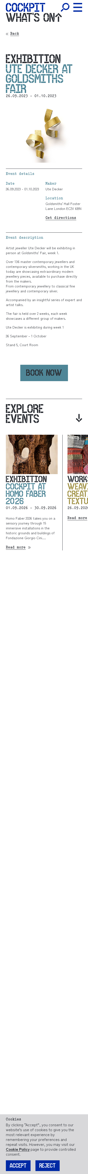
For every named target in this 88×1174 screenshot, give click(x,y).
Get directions (60, 218)
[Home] (25, 7)
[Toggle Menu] (77, 7)
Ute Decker (54, 188)
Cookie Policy (18, 1149)
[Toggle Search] (65, 7)
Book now (44, 372)
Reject (47, 1166)
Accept (18, 1166)
